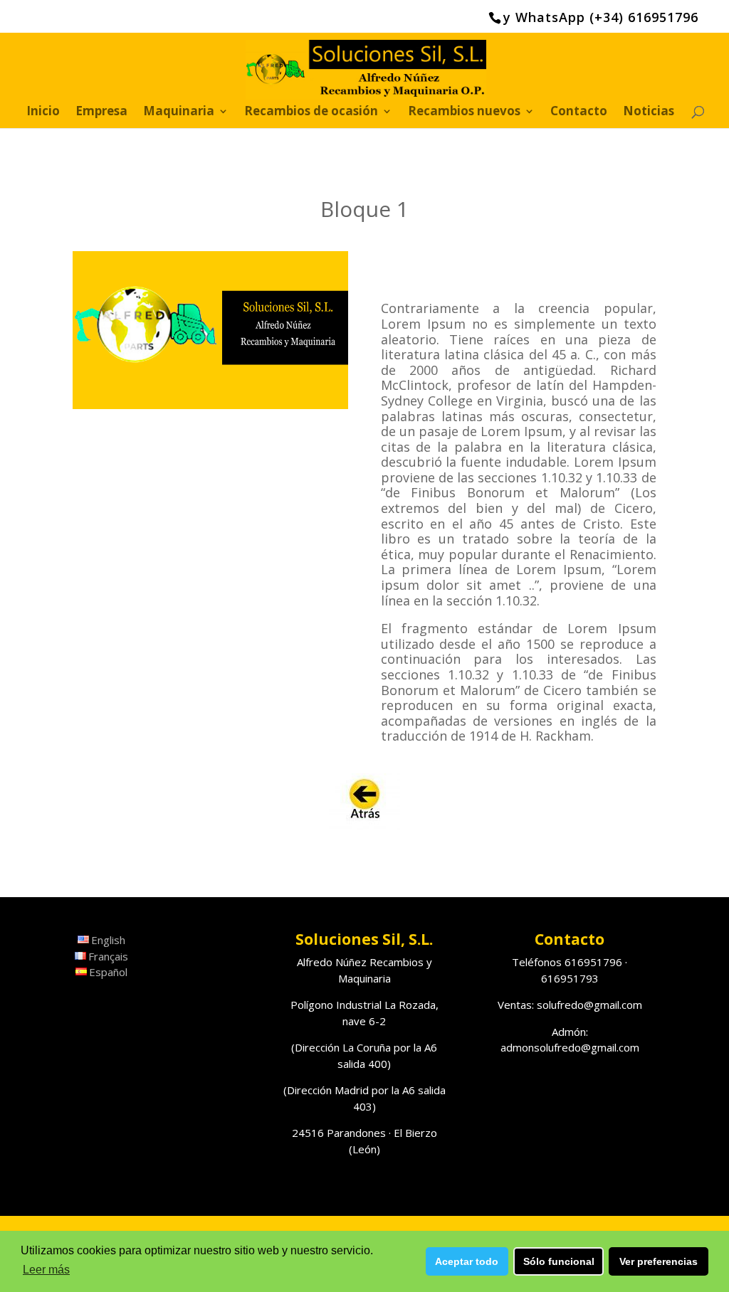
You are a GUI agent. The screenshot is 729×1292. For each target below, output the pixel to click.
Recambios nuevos (464, 112)
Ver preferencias (658, 1261)
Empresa (101, 112)
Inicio (43, 112)
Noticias (648, 112)
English (108, 940)
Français (108, 956)
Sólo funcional (558, 1261)
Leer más (46, 1270)
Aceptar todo (466, 1261)
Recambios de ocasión (311, 112)
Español (108, 972)
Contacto (578, 112)
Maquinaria (178, 112)
